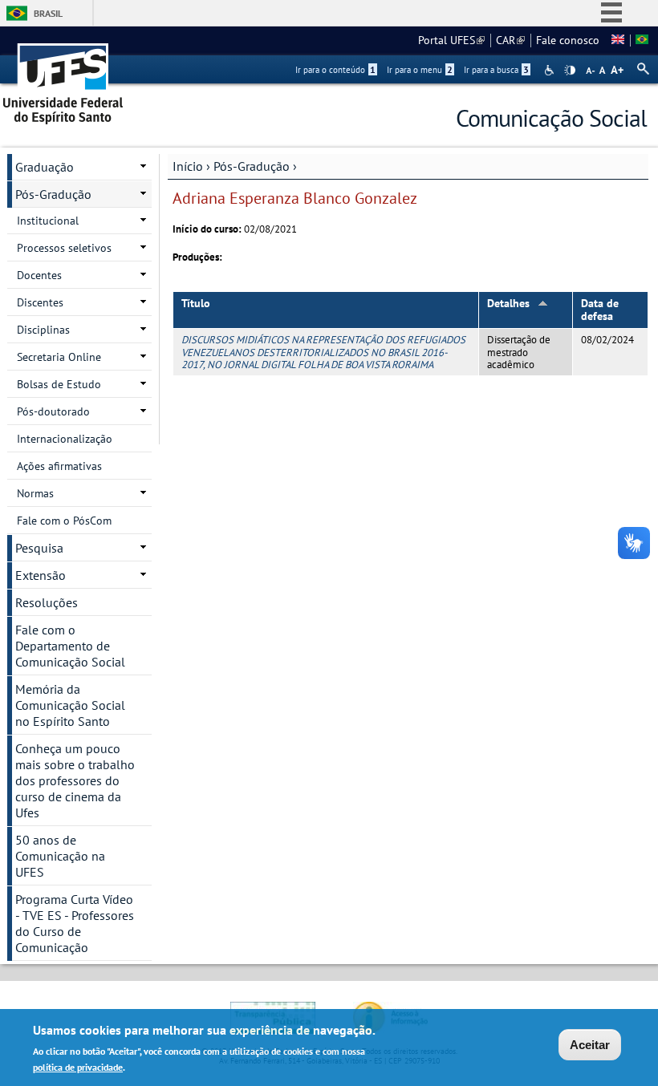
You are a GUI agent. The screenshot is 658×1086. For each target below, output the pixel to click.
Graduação (44, 167)
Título (195, 303)
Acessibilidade (551, 70)
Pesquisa (39, 548)
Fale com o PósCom (64, 520)
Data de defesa (600, 310)
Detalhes (508, 303)
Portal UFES (451, 40)
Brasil (48, 13)
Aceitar (590, 1045)
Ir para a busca (496, 69)
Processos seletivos (64, 248)
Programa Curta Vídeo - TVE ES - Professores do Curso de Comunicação (74, 923)
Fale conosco (567, 40)
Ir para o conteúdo (335, 69)
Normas (35, 493)
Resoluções (46, 602)
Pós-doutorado (53, 411)
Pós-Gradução (251, 166)
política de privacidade (78, 1067)
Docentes (39, 275)
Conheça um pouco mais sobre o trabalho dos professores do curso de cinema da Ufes (75, 780)
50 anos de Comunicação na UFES (60, 856)
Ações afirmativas (59, 466)
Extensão (40, 575)
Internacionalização (64, 439)
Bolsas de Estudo (59, 384)
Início (188, 166)
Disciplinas (43, 329)
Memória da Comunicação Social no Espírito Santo (70, 705)
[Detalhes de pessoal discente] (617, 40)
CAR (510, 40)
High (569, 70)
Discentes (40, 302)
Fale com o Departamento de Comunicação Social (70, 646)
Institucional (48, 220)
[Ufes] (63, 78)
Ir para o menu (420, 69)
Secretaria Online (59, 357)
